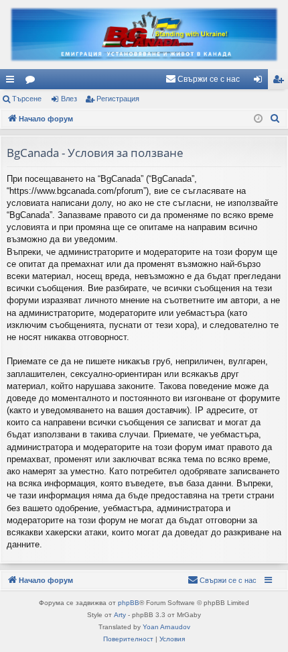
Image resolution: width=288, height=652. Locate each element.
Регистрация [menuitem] (280, 81)
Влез (69, 99)
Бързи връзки (12, 81)
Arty (120, 614)
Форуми (32, 81)
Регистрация (117, 99)
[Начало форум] (144, 34)
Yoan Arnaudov (166, 627)
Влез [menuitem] (260, 81)
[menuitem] (202, 79)
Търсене (27, 99)
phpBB (128, 602)
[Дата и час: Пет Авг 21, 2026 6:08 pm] (258, 119)
